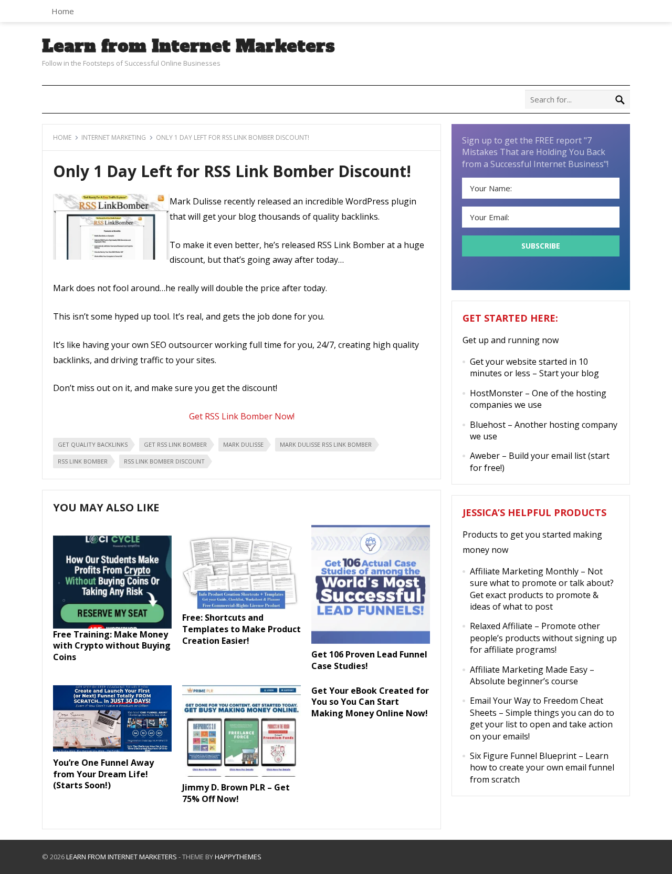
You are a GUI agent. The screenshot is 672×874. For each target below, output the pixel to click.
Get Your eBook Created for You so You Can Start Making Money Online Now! (370, 702)
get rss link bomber (175, 444)
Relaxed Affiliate (501, 626)
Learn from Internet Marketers (188, 46)
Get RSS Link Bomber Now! (242, 416)
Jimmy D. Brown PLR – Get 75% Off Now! (236, 793)
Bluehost (488, 424)
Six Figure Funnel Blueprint (523, 756)
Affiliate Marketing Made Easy (528, 669)
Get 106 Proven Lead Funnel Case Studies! (369, 660)
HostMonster (496, 393)
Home (62, 11)
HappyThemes (238, 856)
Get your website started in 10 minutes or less (529, 367)
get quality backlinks (93, 444)
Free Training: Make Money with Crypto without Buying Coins (112, 646)
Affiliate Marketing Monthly (524, 571)
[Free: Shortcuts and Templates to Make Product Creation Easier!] (241, 609)
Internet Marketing (113, 137)
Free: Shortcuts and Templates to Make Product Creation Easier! (241, 629)
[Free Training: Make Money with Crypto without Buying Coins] (112, 625)
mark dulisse (243, 444)
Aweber (485, 455)
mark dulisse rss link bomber (326, 444)
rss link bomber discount (164, 461)
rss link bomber (83, 461)
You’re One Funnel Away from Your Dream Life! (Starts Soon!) (103, 774)
